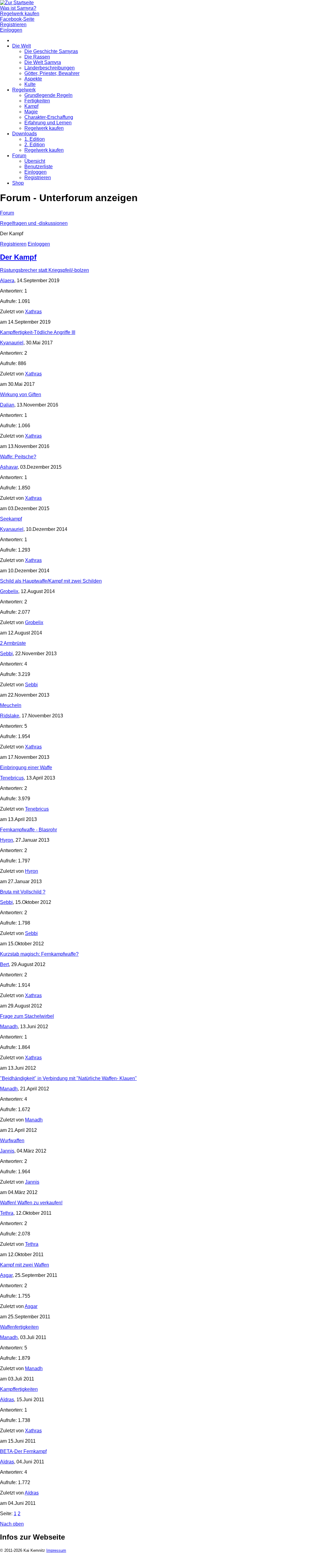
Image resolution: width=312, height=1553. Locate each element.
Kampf (31, 106)
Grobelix (9, 591)
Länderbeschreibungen (49, 67)
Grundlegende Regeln (48, 95)
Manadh (9, 1026)
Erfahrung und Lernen (48, 122)
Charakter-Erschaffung (48, 117)
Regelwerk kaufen (44, 128)
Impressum (56, 1550)
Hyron (6, 840)
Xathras (33, 311)
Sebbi (6, 653)
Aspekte (33, 78)
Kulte (30, 84)
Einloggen (35, 172)
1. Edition (34, 139)
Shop (18, 183)
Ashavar (9, 467)
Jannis (7, 1150)
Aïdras (7, 1399)
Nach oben (12, 1523)
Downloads (24, 133)
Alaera (7, 280)
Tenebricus (12, 777)
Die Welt (21, 45)
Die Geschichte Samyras (51, 51)
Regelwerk (24, 89)
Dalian (7, 404)
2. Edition (34, 144)
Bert (4, 964)
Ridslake (9, 715)
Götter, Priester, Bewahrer (52, 73)
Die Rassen (37, 56)
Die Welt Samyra (42, 62)
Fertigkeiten (37, 100)
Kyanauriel (11, 342)
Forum (19, 155)
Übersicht (34, 161)
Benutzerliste (38, 166)
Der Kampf (18, 257)
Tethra (6, 1213)
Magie (31, 111)
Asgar (6, 1275)
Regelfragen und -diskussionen (34, 223)
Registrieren (37, 177)
